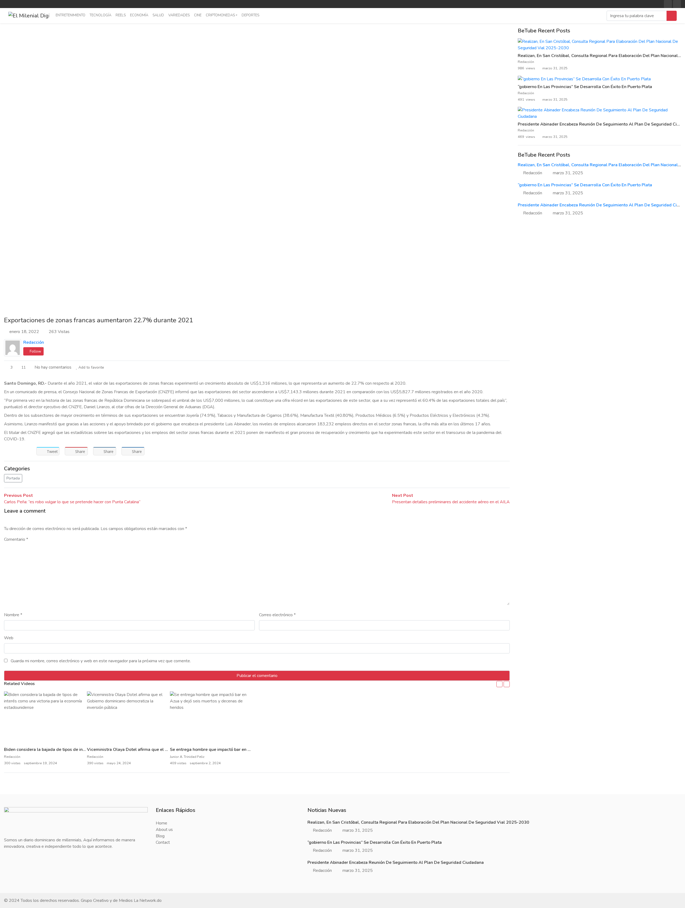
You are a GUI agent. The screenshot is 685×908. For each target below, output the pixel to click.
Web (8, 638)
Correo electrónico (277, 615)
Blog (160, 836)
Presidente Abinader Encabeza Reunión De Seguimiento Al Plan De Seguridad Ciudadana (395, 862)
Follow (35, 351)
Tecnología (100, 15)
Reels (121, 15)
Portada (13, 478)
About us (164, 830)
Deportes (250, 15)
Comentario (16, 539)
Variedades (179, 15)
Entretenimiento (70, 15)
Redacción (33, 342)
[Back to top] (15, 876)
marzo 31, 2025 (568, 173)
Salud (158, 15)
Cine (197, 15)
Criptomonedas (220, 15)
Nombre (13, 615)
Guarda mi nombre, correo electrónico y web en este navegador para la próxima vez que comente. (101, 661)
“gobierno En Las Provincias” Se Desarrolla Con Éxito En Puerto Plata (585, 87)
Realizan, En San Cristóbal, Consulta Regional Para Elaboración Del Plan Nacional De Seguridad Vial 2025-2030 (418, 822)
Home (161, 823)
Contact (163, 842)
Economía (139, 15)
